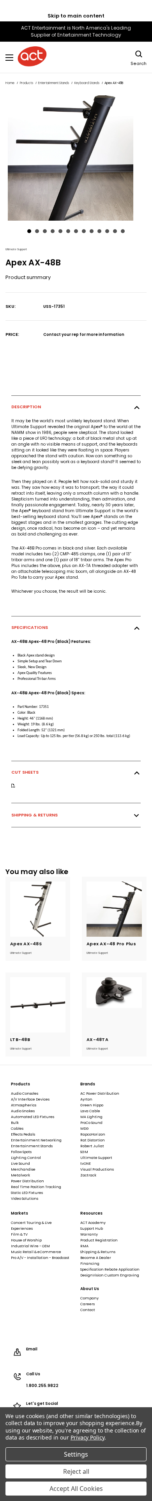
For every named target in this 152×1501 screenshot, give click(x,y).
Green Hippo (91, 1105)
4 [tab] (53, 231)
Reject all (76, 1471)
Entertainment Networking (36, 1140)
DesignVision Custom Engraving (109, 1275)
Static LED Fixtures (27, 1192)
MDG (84, 1128)
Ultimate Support (96, 1157)
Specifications (29, 627)
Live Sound (20, 1163)
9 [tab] (92, 231)
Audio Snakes (23, 1111)
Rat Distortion (92, 1140)
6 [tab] (68, 231)
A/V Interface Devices (30, 1099)
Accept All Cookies (76, 1488)
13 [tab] (123, 231)
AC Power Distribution (99, 1093)
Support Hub (91, 1228)
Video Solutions (24, 1198)
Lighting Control (26, 1157)
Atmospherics (23, 1105)
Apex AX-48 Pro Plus (111, 943)
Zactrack (88, 1175)
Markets (19, 1213)
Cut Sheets (25, 772)
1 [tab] (29, 231)
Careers (87, 1304)
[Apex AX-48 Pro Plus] (114, 909)
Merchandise (23, 1169)
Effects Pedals (23, 1134)
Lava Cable (90, 1111)
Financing (89, 1263)
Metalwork (20, 1175)
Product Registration (99, 1240)
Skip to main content (76, 15)
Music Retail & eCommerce (36, 1252)
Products (20, 1084)
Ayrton (86, 1099)
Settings (76, 1454)
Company (89, 1298)
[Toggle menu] (9, 57)
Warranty (89, 1234)
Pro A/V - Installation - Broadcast (40, 1257)
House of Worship (26, 1240)
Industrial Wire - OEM (30, 1246)
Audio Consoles (24, 1093)
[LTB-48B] (37, 1004)
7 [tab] (76, 231)
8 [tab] (84, 231)
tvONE (85, 1163)
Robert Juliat (92, 1146)
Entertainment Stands (32, 1146)
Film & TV (19, 1234)
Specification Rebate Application (110, 1269)
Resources (91, 1213)
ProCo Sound (91, 1122)
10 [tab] (99, 231)
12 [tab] (115, 231)
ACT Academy (93, 1222)
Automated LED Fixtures (32, 1117)
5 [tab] (60, 231)
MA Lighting (91, 1117)
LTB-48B (20, 1039)
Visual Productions (97, 1169)
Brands (87, 1084)
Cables (17, 1128)
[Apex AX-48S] (37, 909)
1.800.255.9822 (42, 1386)
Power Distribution (27, 1181)
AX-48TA (97, 1039)
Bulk (15, 1122)
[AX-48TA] (114, 1004)
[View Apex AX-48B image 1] (76, 158)
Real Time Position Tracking (36, 1187)
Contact (87, 1310)
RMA (84, 1246)
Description (26, 407)
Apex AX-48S (26, 943)
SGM (84, 1152)
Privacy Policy (87, 1437)
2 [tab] (37, 231)
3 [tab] (45, 231)
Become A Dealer (95, 1257)
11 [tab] (107, 231)
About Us (89, 1289)
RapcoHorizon (92, 1134)
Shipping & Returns (34, 815)
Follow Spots (21, 1152)
